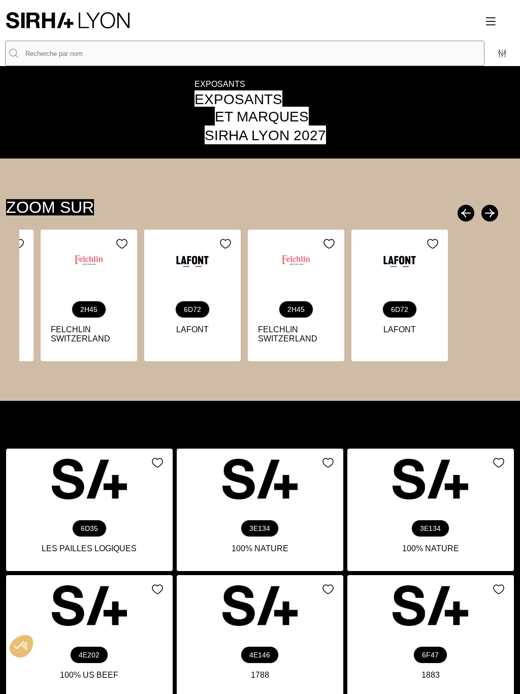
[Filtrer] (502, 53)
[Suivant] (488, 213)
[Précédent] (467, 213)
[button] (496, 21)
